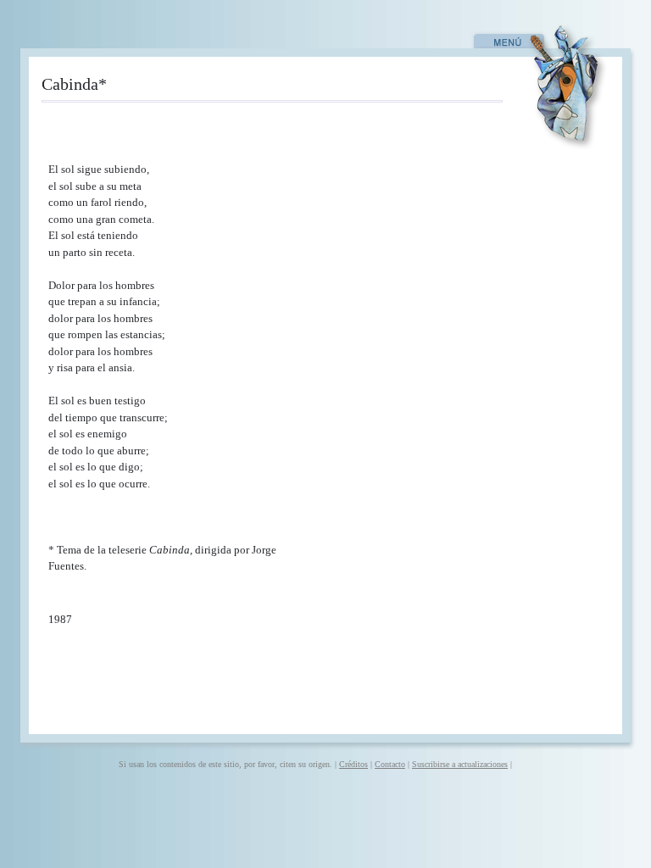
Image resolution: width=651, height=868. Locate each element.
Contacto (390, 764)
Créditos (353, 764)
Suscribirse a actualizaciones (460, 764)
